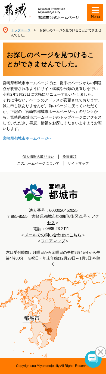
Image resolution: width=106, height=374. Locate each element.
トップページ (20, 30)
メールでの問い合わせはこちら (53, 235)
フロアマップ (53, 241)
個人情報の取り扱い (38, 157)
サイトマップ (78, 163)
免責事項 (70, 157)
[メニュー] (95, 12)
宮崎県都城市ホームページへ (27, 138)
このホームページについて (38, 163)
